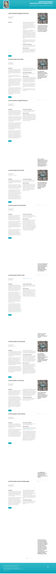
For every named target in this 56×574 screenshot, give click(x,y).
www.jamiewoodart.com (29, 429)
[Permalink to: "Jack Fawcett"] (43, 346)
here (26, 90)
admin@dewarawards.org (17, 568)
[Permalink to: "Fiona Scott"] (43, 175)
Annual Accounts (22, 569)
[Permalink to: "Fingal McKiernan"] (43, 128)
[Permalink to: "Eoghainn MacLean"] (43, 18)
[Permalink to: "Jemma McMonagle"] (43, 509)
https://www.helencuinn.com (28, 278)
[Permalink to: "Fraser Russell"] (43, 233)
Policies (18, 569)
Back (10, 410)
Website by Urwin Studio (6, 570)
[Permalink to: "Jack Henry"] (43, 385)
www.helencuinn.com (18, 311)
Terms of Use (15, 569)
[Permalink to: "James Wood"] (43, 442)
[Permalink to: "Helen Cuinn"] (43, 303)
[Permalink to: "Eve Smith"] (43, 64)
